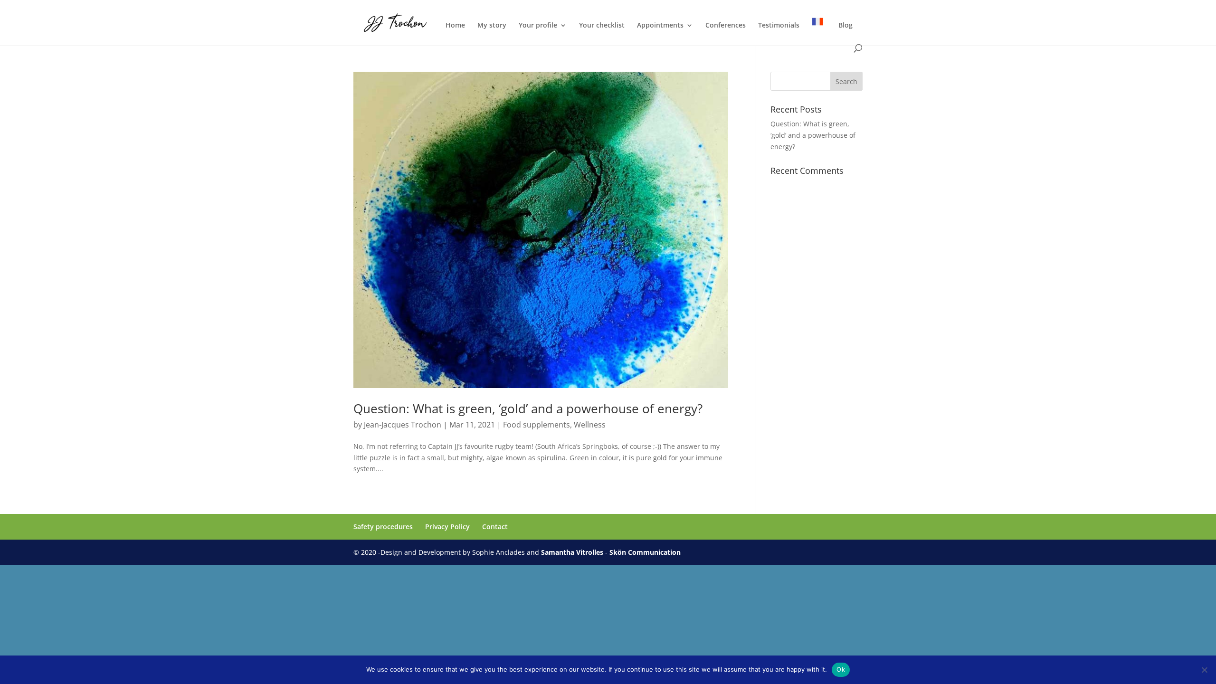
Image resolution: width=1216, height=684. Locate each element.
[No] (1204, 669)
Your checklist (602, 25)
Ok (840, 669)
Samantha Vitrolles (572, 552)
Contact (495, 526)
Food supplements (536, 424)
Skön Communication (645, 552)
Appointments (660, 25)
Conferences (725, 25)
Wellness (590, 424)
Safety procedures (383, 526)
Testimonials (778, 25)
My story (491, 25)
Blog (845, 25)
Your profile (538, 25)
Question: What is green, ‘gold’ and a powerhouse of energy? (528, 408)
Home (455, 25)
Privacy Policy (447, 526)
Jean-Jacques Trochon (402, 424)
